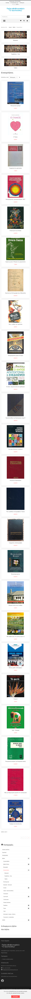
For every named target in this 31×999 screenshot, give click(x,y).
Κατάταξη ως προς (5, 77)
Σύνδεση (7, 2)
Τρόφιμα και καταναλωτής (15, 823)
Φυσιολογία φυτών (15, 574)
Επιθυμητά (22, 2)
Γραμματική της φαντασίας (15, 168)
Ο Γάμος (15, 137)
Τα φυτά (15, 699)
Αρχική (10, 27)
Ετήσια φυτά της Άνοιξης (15, 230)
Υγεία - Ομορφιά (15, 730)
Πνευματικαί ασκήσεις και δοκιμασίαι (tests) (15, 761)
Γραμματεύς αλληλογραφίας (15, 542)
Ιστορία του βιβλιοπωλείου (7, 959)
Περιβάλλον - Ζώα (15, 54)
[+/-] (19, 77)
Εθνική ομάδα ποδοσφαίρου (15, 667)
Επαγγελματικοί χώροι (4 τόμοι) (15, 355)
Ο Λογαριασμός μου (14, 2)
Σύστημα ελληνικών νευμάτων (15, 449)
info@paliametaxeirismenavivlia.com (10, 969)
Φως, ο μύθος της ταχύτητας (15, 324)
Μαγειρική (15, 40)
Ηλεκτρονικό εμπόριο (15, 105)
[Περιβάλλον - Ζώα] (15, 48)
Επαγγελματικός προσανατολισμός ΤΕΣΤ (15, 199)
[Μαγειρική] (15, 34)
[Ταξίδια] (15, 62)
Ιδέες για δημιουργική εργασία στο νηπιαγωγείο (15, 792)
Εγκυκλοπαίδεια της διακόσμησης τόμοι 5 (15, 418)
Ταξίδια (15, 67)
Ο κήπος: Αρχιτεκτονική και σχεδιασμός (15, 386)
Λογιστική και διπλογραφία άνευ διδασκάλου (15, 293)
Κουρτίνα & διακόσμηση (15, 480)
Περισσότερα (4, 952)
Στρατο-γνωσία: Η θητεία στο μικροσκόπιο (16, 261)
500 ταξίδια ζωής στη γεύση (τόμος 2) (15, 636)
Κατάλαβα (15, 996)
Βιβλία (14, 27)
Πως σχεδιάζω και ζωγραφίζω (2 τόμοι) (15, 511)
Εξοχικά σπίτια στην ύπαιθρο (15, 605)
